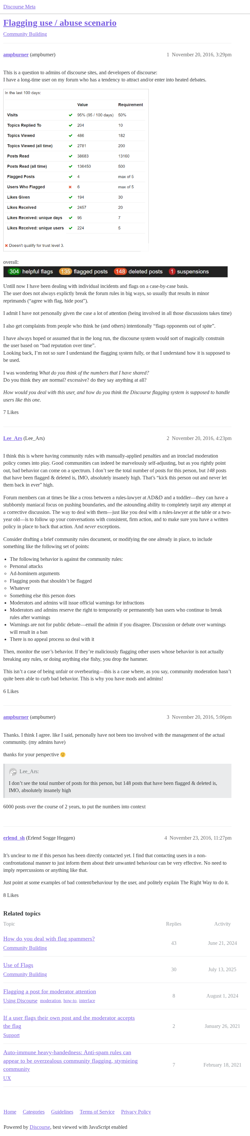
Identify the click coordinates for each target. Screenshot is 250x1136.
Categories (34, 1112)
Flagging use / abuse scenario (60, 23)
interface (87, 1000)
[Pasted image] (76, 170)
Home (10, 1112)
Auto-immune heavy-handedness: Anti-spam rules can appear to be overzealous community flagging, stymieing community (70, 1060)
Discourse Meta (19, 6)
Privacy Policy (136, 1112)
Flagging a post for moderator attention (49, 991)
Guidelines (62, 1112)
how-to (69, 1000)
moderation (50, 1000)
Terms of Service (97, 1112)
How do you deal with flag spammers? (49, 938)
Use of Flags (18, 965)
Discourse (40, 1127)
